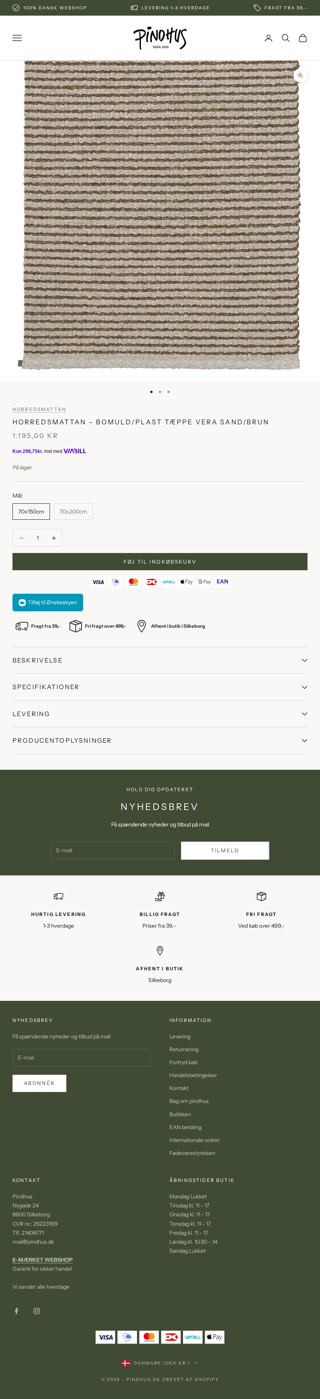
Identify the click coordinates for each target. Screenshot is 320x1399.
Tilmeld (225, 850)
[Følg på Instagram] (37, 1311)
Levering (179, 1036)
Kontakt (178, 1088)
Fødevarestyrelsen (192, 1153)
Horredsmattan (39, 409)
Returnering (184, 1049)
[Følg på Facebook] (16, 1311)
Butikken (180, 1114)
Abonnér (39, 1083)
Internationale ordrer (194, 1140)
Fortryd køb (183, 1062)
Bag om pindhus (189, 1100)
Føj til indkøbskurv (160, 562)
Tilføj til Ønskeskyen (52, 602)
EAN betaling (185, 1127)
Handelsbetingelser (193, 1075)
